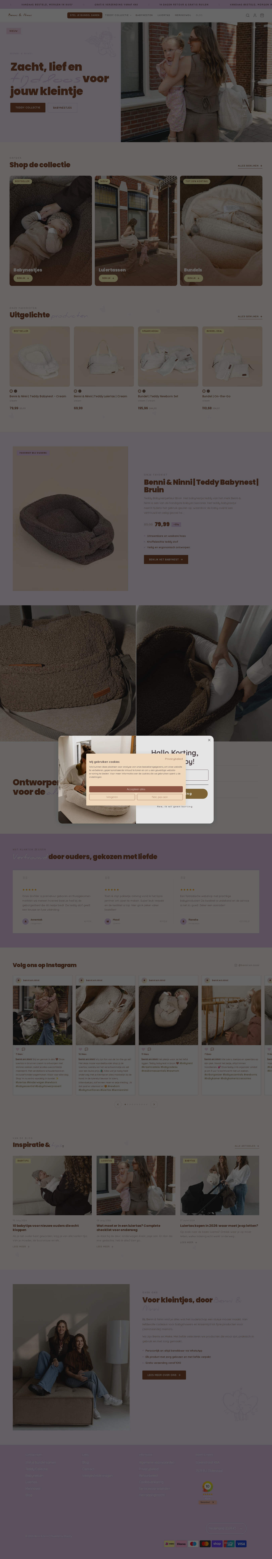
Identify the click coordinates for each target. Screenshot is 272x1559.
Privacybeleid (174, 758)
